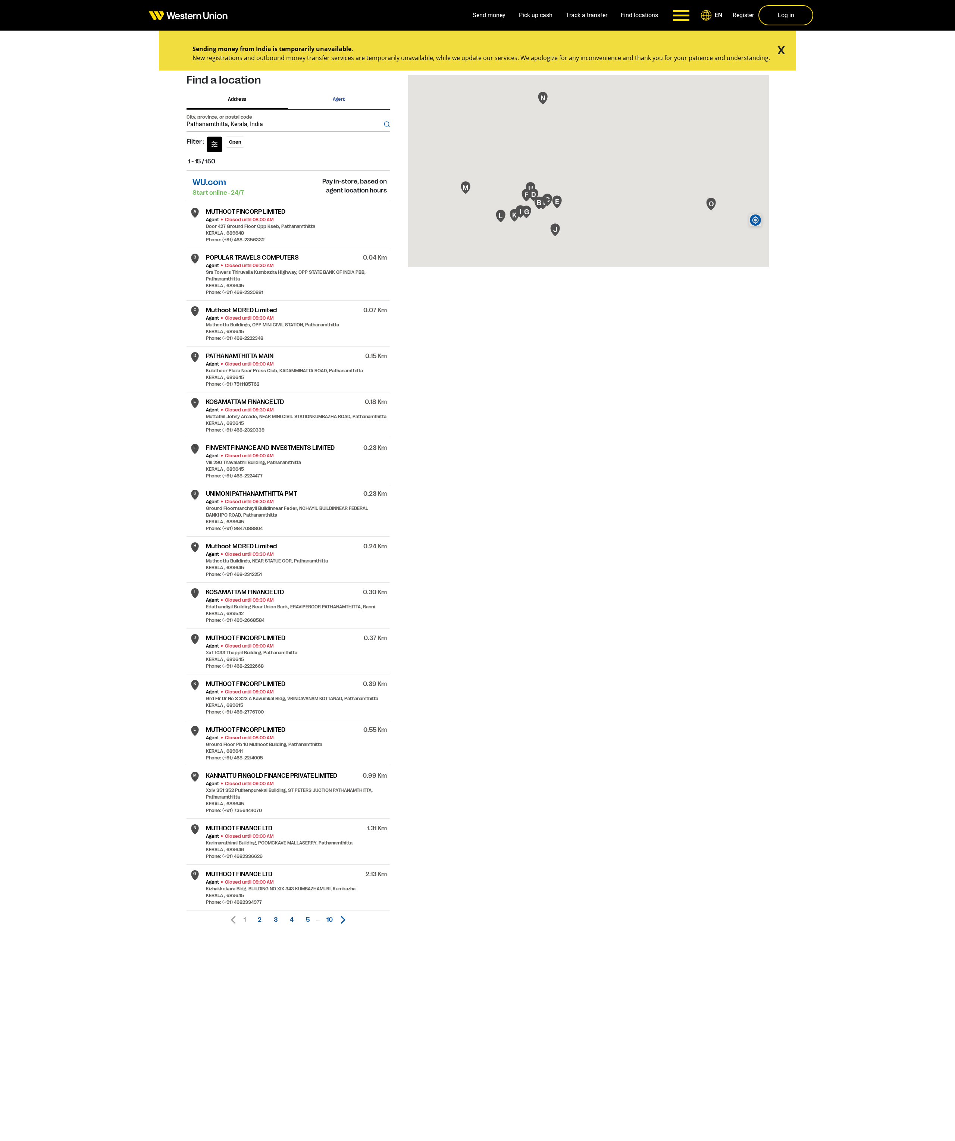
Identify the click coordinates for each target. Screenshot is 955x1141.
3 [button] (276, 919)
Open (235, 142)
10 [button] (329, 919)
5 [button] (308, 919)
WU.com (209, 182)
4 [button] (292, 919)
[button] (713, 15)
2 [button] (260, 919)
